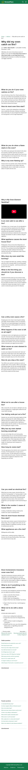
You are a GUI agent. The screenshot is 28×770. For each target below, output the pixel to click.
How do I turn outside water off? (8, 658)
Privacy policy (20, 767)
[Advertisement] (14, 20)
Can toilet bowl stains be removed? (8, 649)
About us (6, 767)
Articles (8, 36)
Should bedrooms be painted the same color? (11, 643)
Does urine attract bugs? (6, 708)
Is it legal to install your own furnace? (9, 660)
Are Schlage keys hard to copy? (8, 652)
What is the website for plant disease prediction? (11, 723)
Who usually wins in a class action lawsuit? (10, 718)
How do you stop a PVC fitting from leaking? (10, 654)
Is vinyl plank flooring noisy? (7, 703)
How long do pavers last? (6, 645)
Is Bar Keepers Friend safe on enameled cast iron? (12, 662)
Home (2, 36)
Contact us (12, 767)
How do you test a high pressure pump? (10, 647)
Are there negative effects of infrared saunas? (11, 705)
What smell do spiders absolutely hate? (9, 714)
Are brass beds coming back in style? (9, 721)
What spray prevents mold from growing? (10, 656)
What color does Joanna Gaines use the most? (11, 710)
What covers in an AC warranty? (8, 716)
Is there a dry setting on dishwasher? (9, 712)
